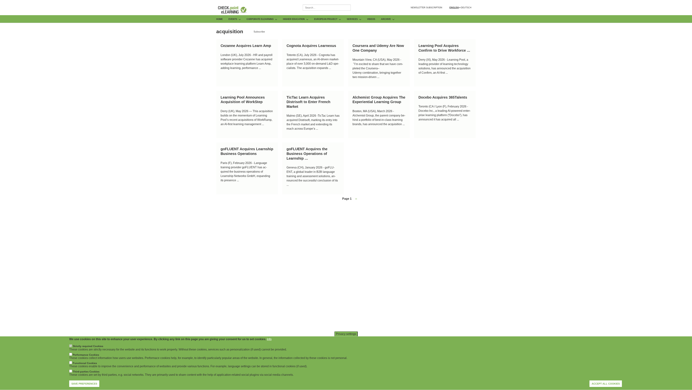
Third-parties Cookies (86, 371)
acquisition (229, 31)
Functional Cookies (85, 363)
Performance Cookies (86, 354)
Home (219, 19)
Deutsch (466, 7)
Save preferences (84, 383)
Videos (371, 19)
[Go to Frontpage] (235, 9)
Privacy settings (346, 333)
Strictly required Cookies (88, 346)
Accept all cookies (606, 383)
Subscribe (259, 31)
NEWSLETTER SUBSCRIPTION (426, 7)
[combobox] (327, 8)
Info (269, 339)
